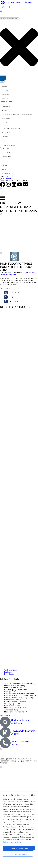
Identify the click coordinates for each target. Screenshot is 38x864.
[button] (35, 233)
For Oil (3, 275)
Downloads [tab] (9, 674)
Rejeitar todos (19, 860)
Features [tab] (8, 672)
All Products (30, 273)
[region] (19, 828)
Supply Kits (11, 275)
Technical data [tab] (10, 670)
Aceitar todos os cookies (19, 848)
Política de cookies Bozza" (12, 842)
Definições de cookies (19, 854)
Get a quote (5, 288)
